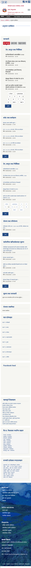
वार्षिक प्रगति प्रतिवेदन (8, 525)
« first (10, 93)
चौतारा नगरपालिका (7, 441)
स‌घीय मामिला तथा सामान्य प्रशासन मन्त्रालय (11, 403)
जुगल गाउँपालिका (6, 439)
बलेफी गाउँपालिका (7, 442)
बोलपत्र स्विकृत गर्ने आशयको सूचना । (11, 279)
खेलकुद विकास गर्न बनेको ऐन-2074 (15, 78)
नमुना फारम (22, 43)
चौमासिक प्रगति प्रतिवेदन (9, 527)
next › (14, 102)
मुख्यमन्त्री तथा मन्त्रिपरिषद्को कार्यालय (11, 464)
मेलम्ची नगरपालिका (7, 435)
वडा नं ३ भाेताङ (5, 332)
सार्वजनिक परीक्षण (6, 533)
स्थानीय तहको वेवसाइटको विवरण (9, 423)
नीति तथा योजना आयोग (8, 474)
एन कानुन (7, 43)
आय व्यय (14, 43)
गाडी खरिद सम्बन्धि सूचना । (8, 272)
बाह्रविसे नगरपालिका (7, 436)
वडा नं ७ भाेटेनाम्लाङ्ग (7, 352)
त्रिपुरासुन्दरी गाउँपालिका (8, 448)
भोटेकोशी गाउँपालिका (7, 447)
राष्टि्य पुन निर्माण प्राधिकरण (8, 412)
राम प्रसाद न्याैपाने (6, 551)
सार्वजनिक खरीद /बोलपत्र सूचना (10, 493)
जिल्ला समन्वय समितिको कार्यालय (9, 407)
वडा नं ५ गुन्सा (5, 342)
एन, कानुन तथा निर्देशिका (8, 495)
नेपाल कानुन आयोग (6, 409)
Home (2, 20)
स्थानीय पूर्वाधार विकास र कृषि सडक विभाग (11, 418)
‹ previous (20, 93)
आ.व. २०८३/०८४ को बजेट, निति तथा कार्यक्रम (13, 129)
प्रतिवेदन (7, 20)
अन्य (8, 106)
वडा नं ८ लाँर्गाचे (5, 357)
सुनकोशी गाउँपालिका (7, 445)
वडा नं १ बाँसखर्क (6, 322)
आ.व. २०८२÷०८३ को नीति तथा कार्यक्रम (11, 143)
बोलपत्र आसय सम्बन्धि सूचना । (9, 122)
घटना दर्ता (5, 510)
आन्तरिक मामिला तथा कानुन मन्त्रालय (11, 469)
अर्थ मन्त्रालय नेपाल (6, 414)
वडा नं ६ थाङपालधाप (6, 347)
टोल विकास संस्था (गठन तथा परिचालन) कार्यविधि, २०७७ (14, 175)
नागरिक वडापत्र (6, 515)
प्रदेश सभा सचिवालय (7, 477)
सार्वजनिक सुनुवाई (6, 530)
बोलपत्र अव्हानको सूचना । (8, 257)
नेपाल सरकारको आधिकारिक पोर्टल (9, 416)
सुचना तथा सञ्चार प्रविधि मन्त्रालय (9, 422)
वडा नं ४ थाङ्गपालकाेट (7, 337)
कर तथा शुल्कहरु (6, 498)
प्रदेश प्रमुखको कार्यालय (8, 475)
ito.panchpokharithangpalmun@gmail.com (16, 554)
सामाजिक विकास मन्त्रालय (8, 472)
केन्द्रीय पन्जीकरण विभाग (7, 405)
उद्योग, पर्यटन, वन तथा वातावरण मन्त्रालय (12, 466)
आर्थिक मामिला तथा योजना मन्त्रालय (11, 471)
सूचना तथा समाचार (7, 490)
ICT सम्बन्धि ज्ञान (6, 420)
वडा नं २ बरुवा (5, 327)
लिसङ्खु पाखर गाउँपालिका (8, 450)
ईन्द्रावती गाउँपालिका (7, 438)
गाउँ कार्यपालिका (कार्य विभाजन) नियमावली (11, 182)
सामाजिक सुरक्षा (6, 513)
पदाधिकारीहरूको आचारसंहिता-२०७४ (15, 54)
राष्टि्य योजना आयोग (6, 411)
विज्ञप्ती (4, 500)
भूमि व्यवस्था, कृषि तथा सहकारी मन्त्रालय (12, 468)
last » (22, 102)
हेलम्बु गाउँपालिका (6, 444)
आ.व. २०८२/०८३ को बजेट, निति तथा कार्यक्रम (13, 149)
